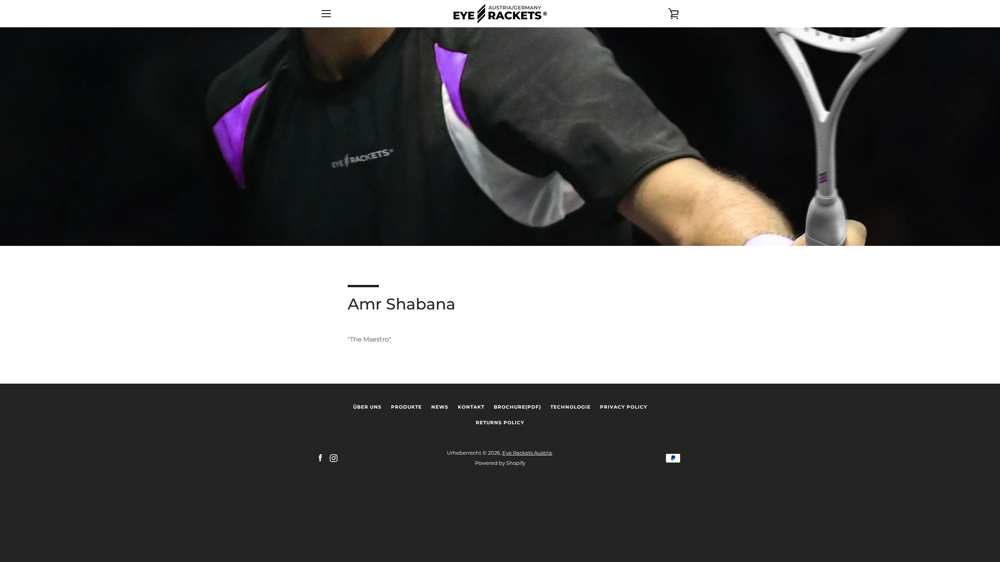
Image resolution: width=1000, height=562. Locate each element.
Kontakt (471, 407)
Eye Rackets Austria (527, 453)
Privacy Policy (623, 407)
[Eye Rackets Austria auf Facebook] (320, 457)
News (439, 407)
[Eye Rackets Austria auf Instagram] (334, 457)
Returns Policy (500, 422)
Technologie (570, 407)
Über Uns (367, 407)
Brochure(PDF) (517, 407)
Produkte (406, 407)
